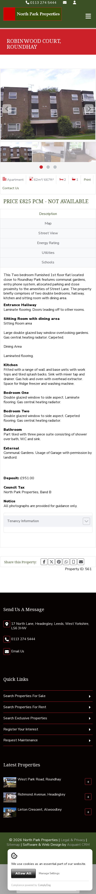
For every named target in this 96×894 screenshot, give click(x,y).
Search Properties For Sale (24, 696)
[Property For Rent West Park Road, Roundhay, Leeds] (9, 782)
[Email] (80, 561)
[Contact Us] (74, 2)
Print (87, 179)
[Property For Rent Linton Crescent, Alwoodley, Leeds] (9, 812)
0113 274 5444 (42, 2)
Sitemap (13, 844)
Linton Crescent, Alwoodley (40, 809)
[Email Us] (65, 2)
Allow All (23, 873)
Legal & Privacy (73, 840)
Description (48, 213)
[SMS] (73, 561)
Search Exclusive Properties (25, 718)
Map (48, 223)
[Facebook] (44, 561)
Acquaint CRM (78, 844)
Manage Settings (49, 873)
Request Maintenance (20, 740)
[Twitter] (51, 561)
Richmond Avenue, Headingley (41, 794)
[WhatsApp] (66, 561)
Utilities (48, 252)
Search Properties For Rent (24, 707)
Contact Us (10, 188)
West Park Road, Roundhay (39, 779)
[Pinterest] (58, 561)
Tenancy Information (23, 521)
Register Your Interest (20, 729)
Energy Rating (48, 243)
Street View (48, 233)
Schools (48, 262)
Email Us (17, 651)
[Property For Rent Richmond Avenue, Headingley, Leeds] (9, 797)
